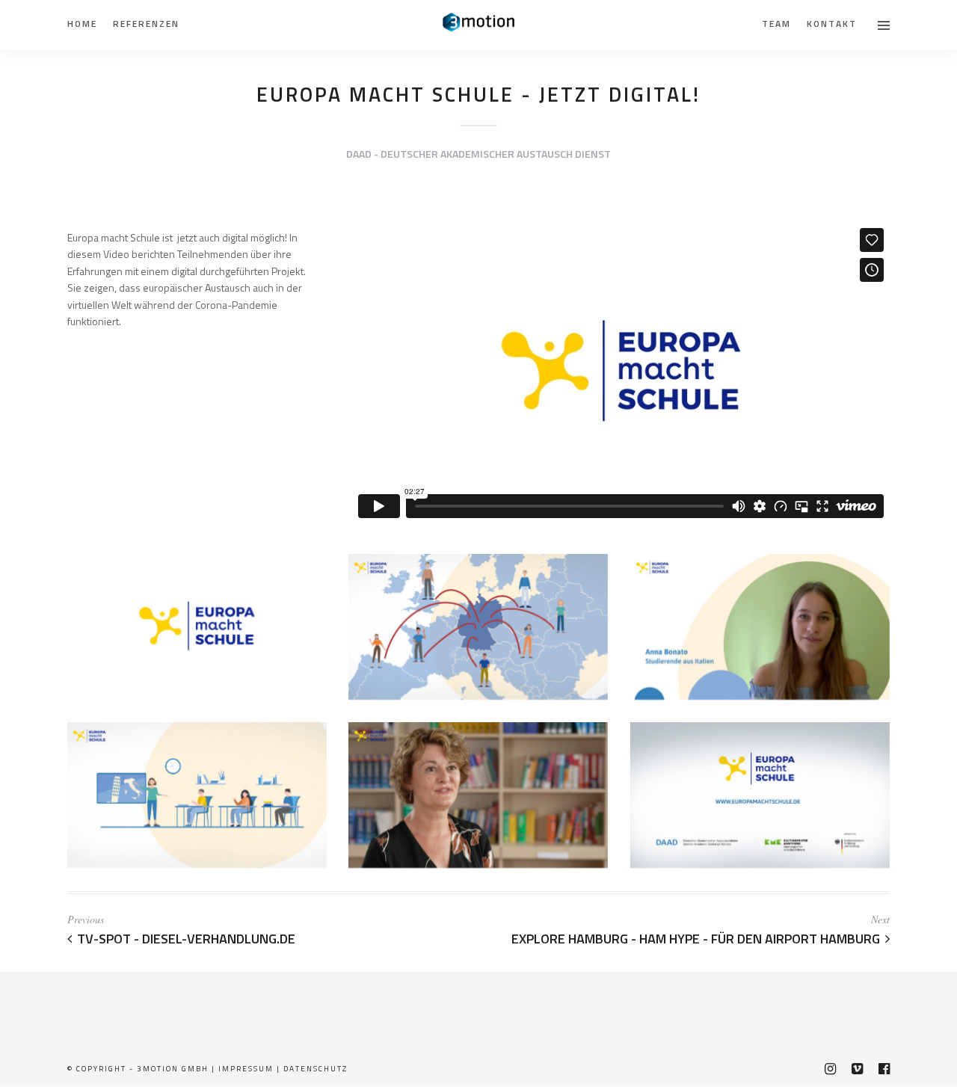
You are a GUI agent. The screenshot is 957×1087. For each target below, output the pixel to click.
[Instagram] (830, 1069)
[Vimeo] (857, 1069)
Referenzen (146, 23)
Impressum (246, 1068)
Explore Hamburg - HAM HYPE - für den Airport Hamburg (695, 939)
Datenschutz (315, 1068)
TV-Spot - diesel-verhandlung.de (186, 939)
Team (776, 23)
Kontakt (832, 23)
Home (82, 23)
